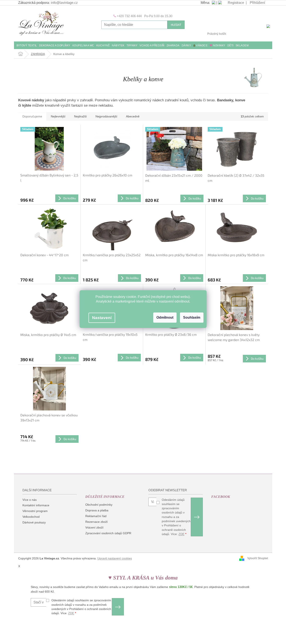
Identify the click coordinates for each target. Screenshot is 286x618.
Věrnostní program (35, 511)
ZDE (181, 534)
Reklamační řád (95, 516)
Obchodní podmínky (98, 504)
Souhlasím (191, 317)
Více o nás (29, 499)
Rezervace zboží (96, 521)
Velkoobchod (31, 516)
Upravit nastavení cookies (114, 558)
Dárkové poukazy (34, 522)
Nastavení (102, 317)
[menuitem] (26, 46)
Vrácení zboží (94, 527)
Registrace (236, 2)
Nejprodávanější (106, 116)
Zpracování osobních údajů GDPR (108, 533)
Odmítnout (164, 317)
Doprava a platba (96, 510)
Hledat (176, 24)
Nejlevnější (58, 116)
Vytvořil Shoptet (257, 558)
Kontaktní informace (35, 505)
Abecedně (133, 116)
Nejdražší (80, 116)
